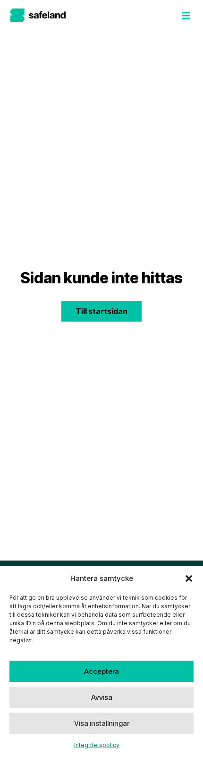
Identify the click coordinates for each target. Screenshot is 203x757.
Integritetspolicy (96, 744)
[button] (189, 578)
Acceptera (101, 671)
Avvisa (101, 697)
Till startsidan (101, 311)
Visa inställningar (101, 723)
